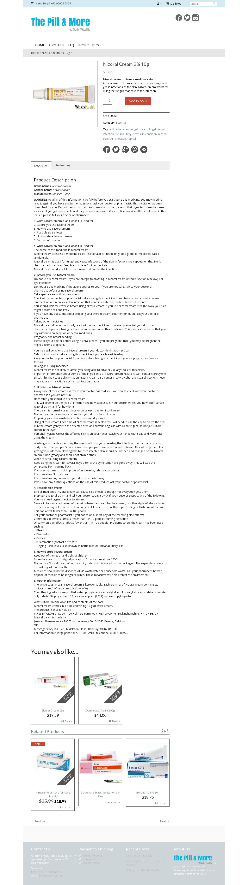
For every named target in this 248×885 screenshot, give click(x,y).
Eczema (121, 122)
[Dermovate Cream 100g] (100, 679)
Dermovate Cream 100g (100, 710)
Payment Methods (91, 855)
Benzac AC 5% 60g (147, 792)
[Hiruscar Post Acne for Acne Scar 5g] (52, 761)
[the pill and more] (60, 23)
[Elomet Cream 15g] (52, 679)
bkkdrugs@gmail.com (50, 875)
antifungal (132, 129)
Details (68, 721)
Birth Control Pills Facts (139, 855)
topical (131, 138)
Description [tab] (41, 165)
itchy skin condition (145, 134)
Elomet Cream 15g (53, 710)
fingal (152, 129)
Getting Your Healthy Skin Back (144, 870)
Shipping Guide (90, 859)
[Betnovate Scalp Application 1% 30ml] (100, 761)
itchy (128, 134)
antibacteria (116, 129)
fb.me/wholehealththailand (47, 872)
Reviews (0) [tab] (62, 165)
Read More (114, 802)
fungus (119, 134)
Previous (39, 821)
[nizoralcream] (64, 94)
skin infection (117, 138)
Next (163, 821)
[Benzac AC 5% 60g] (147, 761)
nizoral (162, 134)
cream (143, 129)
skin (105, 138)
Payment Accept (90, 862)
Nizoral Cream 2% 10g (56, 53)
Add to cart (138, 100)
